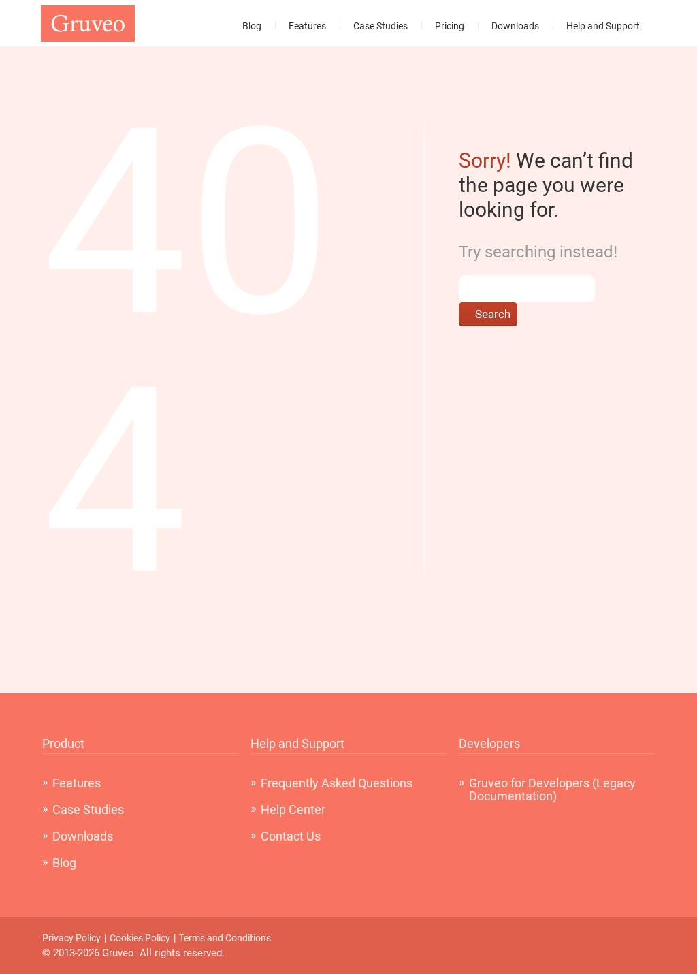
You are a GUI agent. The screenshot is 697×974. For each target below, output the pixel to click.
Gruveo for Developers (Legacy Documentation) (552, 789)
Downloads (515, 25)
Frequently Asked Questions (336, 783)
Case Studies (380, 25)
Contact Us (291, 836)
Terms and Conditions (225, 937)
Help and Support (603, 25)
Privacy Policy (71, 937)
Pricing (449, 25)
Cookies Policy (140, 937)
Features (307, 25)
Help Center (293, 809)
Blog (251, 25)
